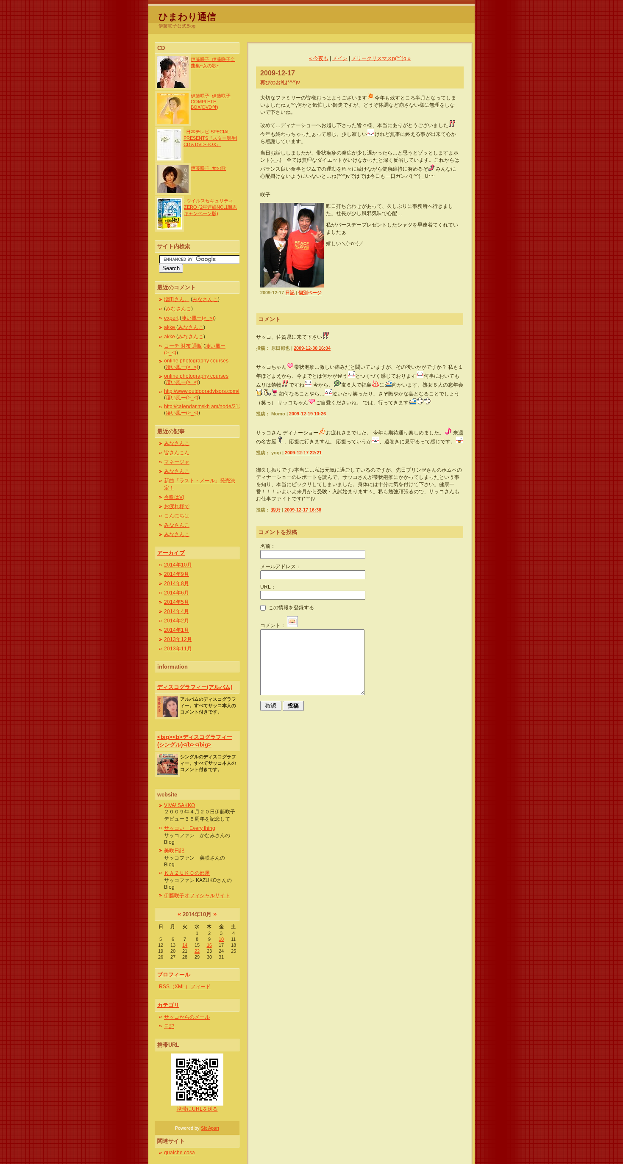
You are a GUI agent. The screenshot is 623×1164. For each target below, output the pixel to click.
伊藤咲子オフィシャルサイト (197, 896)
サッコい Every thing (189, 828)
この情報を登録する (290, 608)
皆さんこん (176, 453)
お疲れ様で (176, 506)
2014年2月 (176, 621)
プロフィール (173, 974)
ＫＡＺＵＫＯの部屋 (187, 873)
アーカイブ (171, 553)
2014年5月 (176, 602)
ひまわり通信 (187, 16)
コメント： (273, 625)
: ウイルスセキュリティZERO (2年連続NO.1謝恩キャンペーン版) (210, 207)
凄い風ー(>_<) (197, 318)
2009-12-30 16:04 (312, 348)
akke (170, 327)
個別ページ (310, 292)
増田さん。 (176, 299)
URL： (268, 587)
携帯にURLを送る (197, 1109)
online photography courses (196, 361)
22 (197, 951)
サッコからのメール (187, 1017)
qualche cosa (179, 1153)
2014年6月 (176, 593)
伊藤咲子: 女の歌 (208, 168)
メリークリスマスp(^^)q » (381, 58)
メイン (340, 58)
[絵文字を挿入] (292, 625)
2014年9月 (176, 574)
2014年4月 (176, 611)
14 (184, 945)
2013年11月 (178, 649)
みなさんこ (205, 299)
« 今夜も (318, 58)
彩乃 (276, 509)
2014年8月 (176, 583)
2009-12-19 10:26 (307, 413)
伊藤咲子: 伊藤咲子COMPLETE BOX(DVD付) (211, 101)
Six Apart (210, 1128)
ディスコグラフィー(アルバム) (194, 687)
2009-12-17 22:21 (303, 452)
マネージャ (176, 462)
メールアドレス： (280, 567)
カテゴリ (168, 1005)
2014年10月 (178, 565)
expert (171, 318)
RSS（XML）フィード (185, 987)
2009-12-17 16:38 (302, 509)
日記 (169, 1026)
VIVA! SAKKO (179, 805)
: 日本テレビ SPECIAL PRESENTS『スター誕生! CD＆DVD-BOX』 (210, 138)
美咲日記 (174, 851)
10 (221, 939)
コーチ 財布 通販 (183, 346)
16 (209, 945)
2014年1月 (176, 630)
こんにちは (176, 516)
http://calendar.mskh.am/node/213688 (207, 406)
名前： (267, 546)
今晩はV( (174, 497)
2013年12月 (178, 639)
